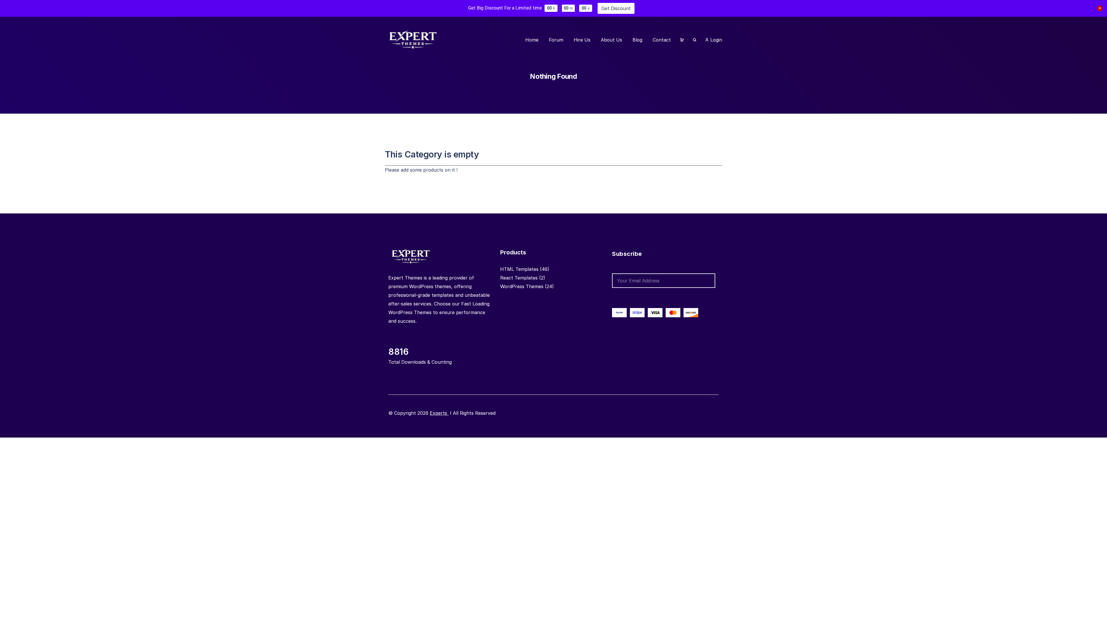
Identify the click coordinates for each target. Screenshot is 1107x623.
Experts (439, 413)
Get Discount (616, 8)
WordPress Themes (521, 286)
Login (715, 40)
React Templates (519, 278)
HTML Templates (519, 269)
